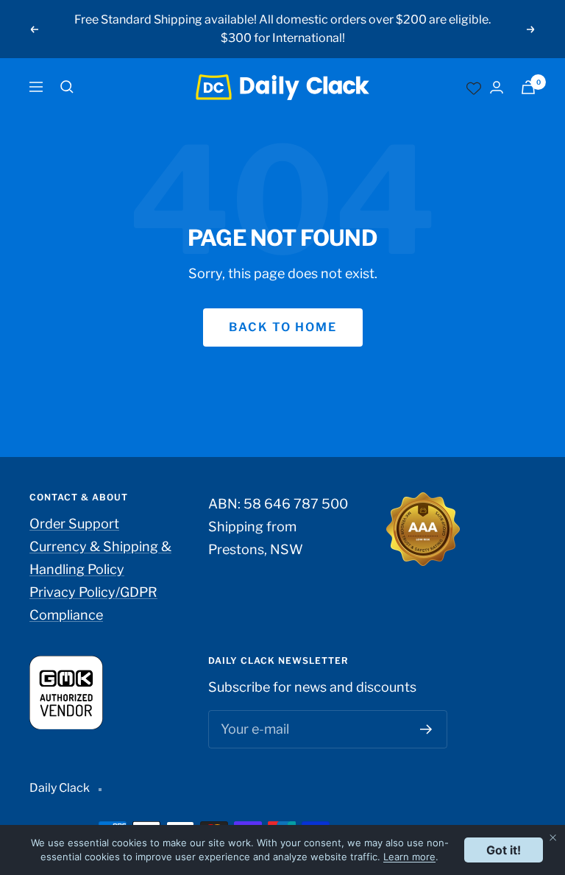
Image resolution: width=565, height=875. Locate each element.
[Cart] (528, 87)
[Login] (496, 87)
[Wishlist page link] (473, 86)
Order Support (74, 523)
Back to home (283, 327)
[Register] (426, 729)
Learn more (409, 856)
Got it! (503, 850)
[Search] (67, 86)
